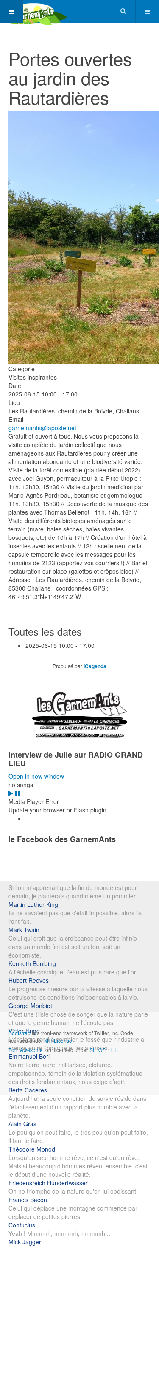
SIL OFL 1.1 (103, 1049)
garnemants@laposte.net (42, 427)
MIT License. (58, 1040)
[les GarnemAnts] (34, 11)
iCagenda (95, 666)
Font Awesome (25, 1049)
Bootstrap (19, 1032)
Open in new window (36, 776)
